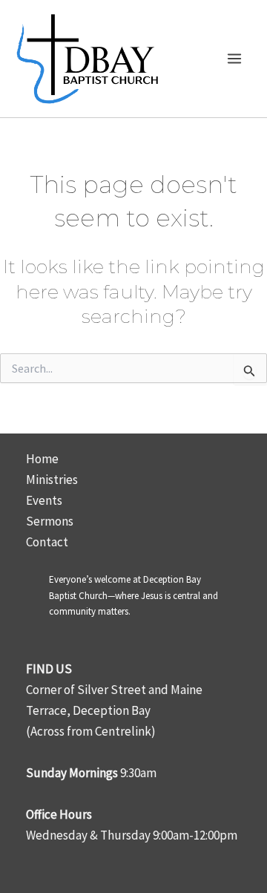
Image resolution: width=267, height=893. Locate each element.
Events (44, 500)
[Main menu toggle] (235, 58)
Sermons (49, 521)
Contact (47, 542)
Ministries (52, 479)
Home (42, 459)
